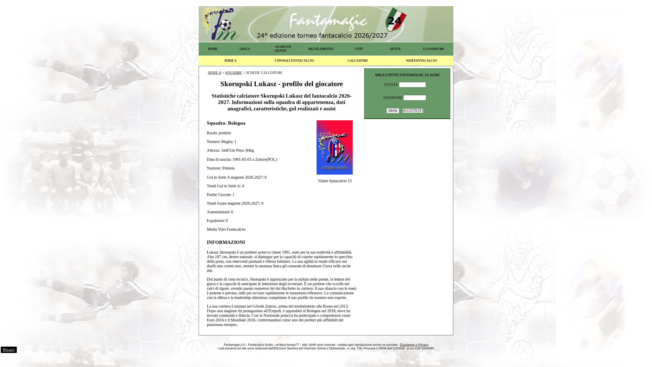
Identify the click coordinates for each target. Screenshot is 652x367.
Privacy (9, 350)
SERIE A (230, 60)
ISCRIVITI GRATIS (283, 49)
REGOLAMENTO (320, 49)
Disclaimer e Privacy (414, 345)
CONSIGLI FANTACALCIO (294, 60)
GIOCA (245, 49)
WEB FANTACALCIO (421, 60)
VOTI (359, 49)
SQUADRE (233, 73)
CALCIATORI (358, 60)
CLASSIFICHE (433, 49)
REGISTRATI (412, 111)
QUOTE (395, 49)
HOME (213, 49)
